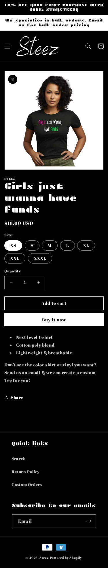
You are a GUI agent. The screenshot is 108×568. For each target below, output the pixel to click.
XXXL (40, 258)
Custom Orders (27, 484)
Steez (44, 557)
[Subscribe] (89, 521)
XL (86, 245)
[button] (7, 46)
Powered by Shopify (66, 557)
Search (19, 458)
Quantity (12, 271)
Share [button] (17, 397)
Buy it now (54, 320)
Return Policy (25, 471)
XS (13, 245)
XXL (14, 258)
